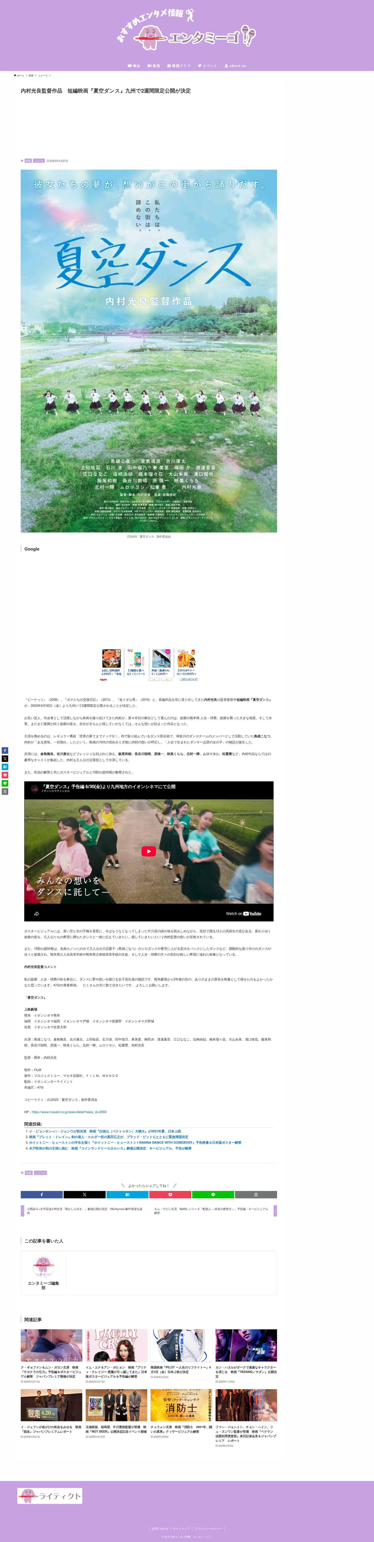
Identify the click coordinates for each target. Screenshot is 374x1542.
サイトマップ (181, 1528)
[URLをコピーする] (256, 1194)
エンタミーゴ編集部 (43, 1285)
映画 (28, 160)
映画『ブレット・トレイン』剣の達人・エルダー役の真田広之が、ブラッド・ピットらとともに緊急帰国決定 (108, 1136)
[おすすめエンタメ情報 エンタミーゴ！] (187, 31)
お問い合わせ (160, 1528)
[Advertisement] (149, 126)
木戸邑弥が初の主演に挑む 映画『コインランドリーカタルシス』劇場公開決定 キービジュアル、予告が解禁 (110, 1148)
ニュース (39, 160)
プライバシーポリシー (208, 1528)
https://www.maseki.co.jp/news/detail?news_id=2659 (69, 1111)
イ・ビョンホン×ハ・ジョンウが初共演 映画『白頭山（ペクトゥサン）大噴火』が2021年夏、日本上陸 (105, 1131)
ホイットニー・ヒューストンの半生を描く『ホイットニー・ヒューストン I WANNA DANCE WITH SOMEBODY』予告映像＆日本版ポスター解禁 (135, 1142)
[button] (42, 1194)
